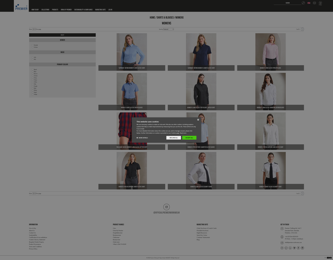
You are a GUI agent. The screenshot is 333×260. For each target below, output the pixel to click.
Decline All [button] (174, 137)
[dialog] (166, 130)
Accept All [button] (189, 137)
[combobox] (198, 120)
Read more (183, 133)
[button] (142, 138)
